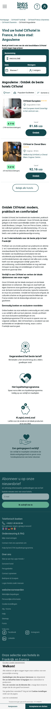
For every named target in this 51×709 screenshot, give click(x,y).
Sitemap (5, 618)
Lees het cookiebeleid (10, 698)
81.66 (35, 126)
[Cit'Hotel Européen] (12, 108)
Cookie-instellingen (9, 604)
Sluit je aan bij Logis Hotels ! (13, 559)
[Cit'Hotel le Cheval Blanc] (12, 151)
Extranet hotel (7, 563)
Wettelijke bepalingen (10, 594)
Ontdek (36, 132)
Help (4, 613)
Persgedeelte (7, 568)
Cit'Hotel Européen (32, 100)
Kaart (8, 92)
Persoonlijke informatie (11, 599)
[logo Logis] (23, 5)
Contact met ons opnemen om (14, 543)
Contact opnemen (9, 573)
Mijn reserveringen (9, 538)
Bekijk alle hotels (24, 187)
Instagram (35, 632)
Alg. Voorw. (6, 609)
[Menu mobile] (4, 6)
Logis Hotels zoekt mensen (13, 583)
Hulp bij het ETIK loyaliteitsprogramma (17, 547)
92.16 (35, 169)
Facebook (12, 632)
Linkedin (11, 638)
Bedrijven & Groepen (10, 578)
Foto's (4, 623)
